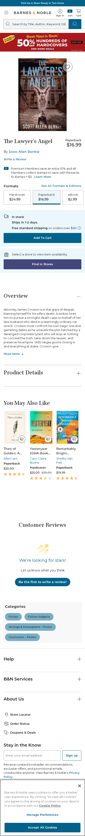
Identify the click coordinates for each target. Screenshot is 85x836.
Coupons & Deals (23, 732)
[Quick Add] (21, 439)
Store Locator (20, 714)
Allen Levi (10, 458)
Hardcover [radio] (17, 197)
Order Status (20, 723)
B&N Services (18, 679)
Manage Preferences (42, 814)
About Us (14, 699)
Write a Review (15, 159)
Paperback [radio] (46, 197)
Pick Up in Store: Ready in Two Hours (42, 3)
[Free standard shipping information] (79, 228)
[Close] (80, 786)
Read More (12, 354)
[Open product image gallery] (42, 94)
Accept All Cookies (42, 827)
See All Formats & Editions (61, 186)
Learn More (42, 176)
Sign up (72, 755)
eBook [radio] (73, 197)
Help (9, 659)
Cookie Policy (50, 805)
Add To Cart (43, 238)
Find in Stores (42, 264)
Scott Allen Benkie (24, 152)
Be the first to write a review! (43, 582)
